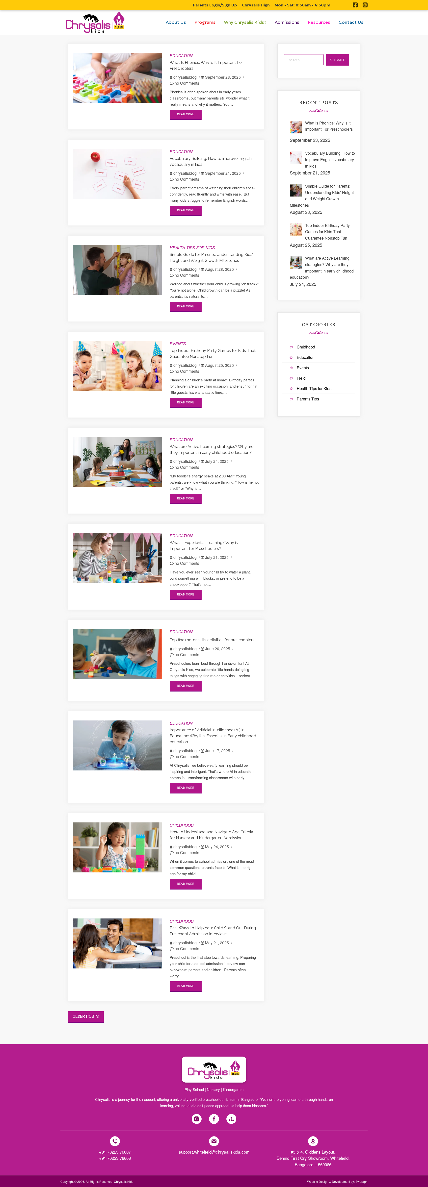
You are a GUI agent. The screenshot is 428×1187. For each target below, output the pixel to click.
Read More (185, 114)
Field (301, 378)
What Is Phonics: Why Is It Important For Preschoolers (206, 65)
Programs (204, 22)
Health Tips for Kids (192, 247)
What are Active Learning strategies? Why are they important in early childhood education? (211, 449)
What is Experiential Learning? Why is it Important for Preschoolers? (205, 545)
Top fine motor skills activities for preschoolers (212, 640)
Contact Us (351, 22)
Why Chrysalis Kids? (245, 22)
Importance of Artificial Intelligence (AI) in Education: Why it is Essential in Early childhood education (213, 736)
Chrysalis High (256, 4)
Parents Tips (308, 399)
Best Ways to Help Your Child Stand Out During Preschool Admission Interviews (213, 931)
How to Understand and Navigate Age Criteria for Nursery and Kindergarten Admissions (211, 835)
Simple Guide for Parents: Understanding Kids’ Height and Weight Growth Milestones (211, 257)
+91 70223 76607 (115, 1152)
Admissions (287, 22)
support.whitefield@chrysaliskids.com (214, 1152)
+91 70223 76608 (115, 1158)
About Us (176, 22)
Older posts (86, 1016)
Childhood (182, 825)
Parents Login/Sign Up (215, 4)
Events (178, 343)
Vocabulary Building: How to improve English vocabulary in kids (211, 161)
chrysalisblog (185, 77)
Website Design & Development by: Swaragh (337, 1181)
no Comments (186, 83)
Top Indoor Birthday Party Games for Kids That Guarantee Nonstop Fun (213, 353)
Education (181, 55)
